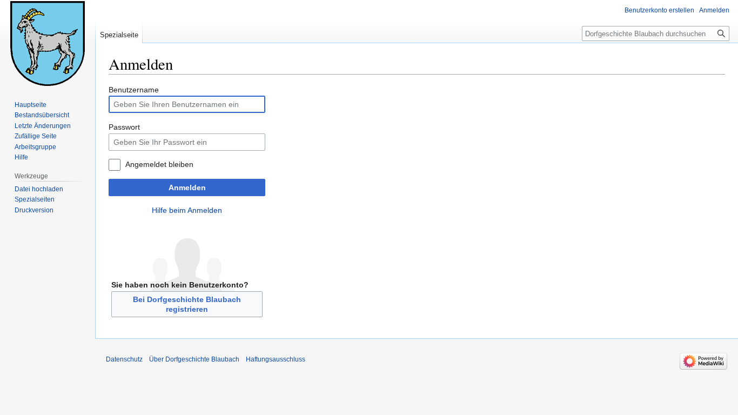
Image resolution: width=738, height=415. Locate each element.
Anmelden (187, 187)
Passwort (124, 127)
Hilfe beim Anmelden (187, 210)
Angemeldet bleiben (159, 164)
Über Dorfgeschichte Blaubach (194, 359)
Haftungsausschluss (275, 359)
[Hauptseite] (47, 43)
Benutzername (134, 89)
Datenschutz (124, 359)
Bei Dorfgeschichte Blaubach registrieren (187, 304)
